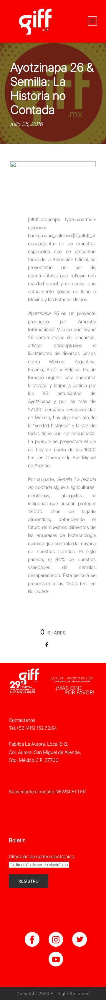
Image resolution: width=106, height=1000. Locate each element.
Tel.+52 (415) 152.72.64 (33, 728)
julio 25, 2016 (26, 124)
